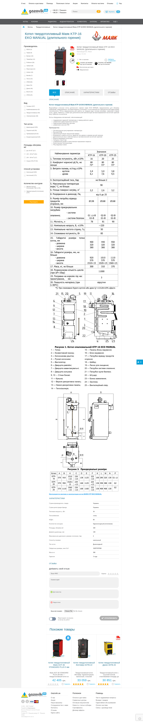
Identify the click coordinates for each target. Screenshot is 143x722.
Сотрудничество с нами (59, 705)
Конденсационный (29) (33, 137)
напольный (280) (31, 172)
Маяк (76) (29, 85)
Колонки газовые (34, 22)
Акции (75, 3)
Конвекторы (82, 21)
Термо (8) (29, 52)
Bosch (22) (29, 92)
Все (54, 92)
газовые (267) (30, 106)
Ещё (114, 21)
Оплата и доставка (36, 3)
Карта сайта (55, 713)
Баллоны (93, 21)
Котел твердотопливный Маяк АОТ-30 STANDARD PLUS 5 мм (59, 665)
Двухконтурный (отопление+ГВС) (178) (33, 187)
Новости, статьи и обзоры (82, 705)
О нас (23, 3)
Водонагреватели (67, 21)
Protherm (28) (30, 62)
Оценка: (103, 573)
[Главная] (24, 27)
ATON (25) (29, 95)
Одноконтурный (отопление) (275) (35, 191)
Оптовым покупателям (81, 703)
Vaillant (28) (29, 66)
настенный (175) (31, 175)
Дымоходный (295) (32, 127)
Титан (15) (29, 79)
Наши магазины (56, 703)
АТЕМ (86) (29, 82)
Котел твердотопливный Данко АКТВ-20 (109, 664)
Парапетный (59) (31, 130)
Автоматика (105, 21)
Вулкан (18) (29, 56)
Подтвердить (34, 202)
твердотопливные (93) (33, 112)
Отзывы (110, 3)
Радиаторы (52, 21)
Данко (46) (29, 88)
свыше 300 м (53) (32, 161)
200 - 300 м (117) (31, 157)
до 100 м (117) (31, 150)
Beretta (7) (29, 75)
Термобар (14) (30, 59)
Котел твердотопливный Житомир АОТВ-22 (84, 664)
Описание (70, 92)
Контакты (84, 3)
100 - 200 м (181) (31, 154)
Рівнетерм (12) (30, 69)
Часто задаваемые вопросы (106, 698)
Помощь (49, 3)
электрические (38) (32, 116)
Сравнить (67, 684)
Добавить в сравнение (112, 60)
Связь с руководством (104, 708)
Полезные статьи (63, 3)
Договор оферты (78, 710)
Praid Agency (31, 708)
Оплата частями (97, 3)
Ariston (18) (29, 72)
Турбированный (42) (32, 133)
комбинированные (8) (33, 109)
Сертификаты (77, 708)
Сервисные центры (79, 700)
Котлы (25, 21)
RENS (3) (29, 49)
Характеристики (91, 92)
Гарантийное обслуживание (106, 703)
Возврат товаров (102, 700)
